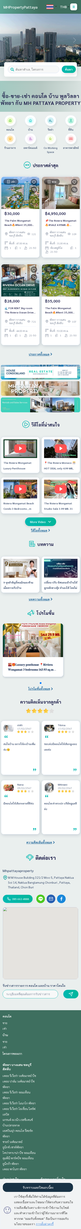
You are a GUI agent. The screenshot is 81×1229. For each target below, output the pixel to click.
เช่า (5, 1028)
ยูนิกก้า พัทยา (11, 1164)
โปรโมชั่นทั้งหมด (39, 689)
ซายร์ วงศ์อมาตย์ (12, 1142)
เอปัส (6, 1114)
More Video (38, 522)
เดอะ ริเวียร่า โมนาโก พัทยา (19, 1103)
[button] (74, 40)
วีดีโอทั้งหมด (39, 530)
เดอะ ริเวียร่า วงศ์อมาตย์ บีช (19, 1076)
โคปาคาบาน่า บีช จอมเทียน (19, 1153)
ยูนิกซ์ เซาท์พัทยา (13, 1147)
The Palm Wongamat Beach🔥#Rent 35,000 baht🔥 (18, 223)
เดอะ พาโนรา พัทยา (15, 1169)
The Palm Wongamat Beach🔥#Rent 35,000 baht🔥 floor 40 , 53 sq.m (60, 310)
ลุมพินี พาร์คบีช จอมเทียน (18, 1158)
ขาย (5, 1023)
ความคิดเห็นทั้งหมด (39, 842)
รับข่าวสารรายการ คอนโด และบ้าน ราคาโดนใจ (34, 985)
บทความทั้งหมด (39, 599)
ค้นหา (69, 69)
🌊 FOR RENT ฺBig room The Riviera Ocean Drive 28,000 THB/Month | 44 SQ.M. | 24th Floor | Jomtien (19, 310)
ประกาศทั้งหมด (39, 354)
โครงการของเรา (12, 1053)
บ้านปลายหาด (11, 1125)
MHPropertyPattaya (20, 7)
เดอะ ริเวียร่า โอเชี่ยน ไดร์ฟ (19, 1109)
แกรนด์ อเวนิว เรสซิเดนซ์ (18, 1120)
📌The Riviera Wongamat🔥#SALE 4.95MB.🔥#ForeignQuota (60, 223)
